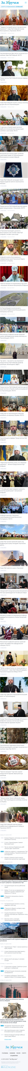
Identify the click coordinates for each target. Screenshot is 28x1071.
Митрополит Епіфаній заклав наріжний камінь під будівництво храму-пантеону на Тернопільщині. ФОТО (13, 336)
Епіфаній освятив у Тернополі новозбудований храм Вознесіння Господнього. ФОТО (11, 517)
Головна (5, 1053)
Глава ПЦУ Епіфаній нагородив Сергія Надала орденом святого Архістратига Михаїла (12, 181)
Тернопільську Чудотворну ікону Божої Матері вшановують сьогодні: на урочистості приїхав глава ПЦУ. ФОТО (14, 747)
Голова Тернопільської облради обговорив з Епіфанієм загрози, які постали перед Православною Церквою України (14, 720)
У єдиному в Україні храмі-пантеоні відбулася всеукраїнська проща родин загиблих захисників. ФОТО (12, 128)
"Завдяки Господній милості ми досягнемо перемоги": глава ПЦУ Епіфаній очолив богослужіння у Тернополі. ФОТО (13, 28)
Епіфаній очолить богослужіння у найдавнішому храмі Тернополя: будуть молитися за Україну (12, 258)
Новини (12, 1053)
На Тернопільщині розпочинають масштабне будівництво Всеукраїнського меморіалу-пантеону (13, 309)
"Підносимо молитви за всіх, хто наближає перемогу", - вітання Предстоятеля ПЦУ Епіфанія (13, 464)
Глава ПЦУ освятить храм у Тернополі (11, 568)
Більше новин (7, 1039)
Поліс (18, 1053)
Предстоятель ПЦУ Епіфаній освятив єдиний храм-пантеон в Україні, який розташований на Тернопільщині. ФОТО (14, 388)
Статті (24, 1053)
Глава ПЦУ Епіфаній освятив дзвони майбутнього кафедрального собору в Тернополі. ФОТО (12, 826)
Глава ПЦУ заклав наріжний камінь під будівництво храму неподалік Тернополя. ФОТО (13, 543)
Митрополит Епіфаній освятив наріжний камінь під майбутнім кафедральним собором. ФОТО (12, 643)
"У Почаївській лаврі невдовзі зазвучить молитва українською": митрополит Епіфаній (12, 490)
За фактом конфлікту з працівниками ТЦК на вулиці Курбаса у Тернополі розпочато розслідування (15, 853)
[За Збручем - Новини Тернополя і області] (10, 2)
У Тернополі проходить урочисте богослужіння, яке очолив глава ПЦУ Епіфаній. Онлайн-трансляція (11, 232)
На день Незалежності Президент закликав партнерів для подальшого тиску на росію (16, 914)
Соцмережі (14, 1055)
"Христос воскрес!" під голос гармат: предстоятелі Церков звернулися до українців (11, 773)
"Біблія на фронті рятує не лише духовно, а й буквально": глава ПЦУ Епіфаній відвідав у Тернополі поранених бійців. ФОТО (13, 669)
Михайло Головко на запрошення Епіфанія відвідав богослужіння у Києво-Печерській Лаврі (13, 617)
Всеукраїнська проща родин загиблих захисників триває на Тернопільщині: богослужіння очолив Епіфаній (12, 155)
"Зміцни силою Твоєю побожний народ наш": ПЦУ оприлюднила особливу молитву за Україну (13, 799)
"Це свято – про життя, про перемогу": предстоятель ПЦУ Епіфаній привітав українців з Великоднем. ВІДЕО (12, 362)
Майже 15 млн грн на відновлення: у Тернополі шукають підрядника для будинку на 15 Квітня (14, 891)
